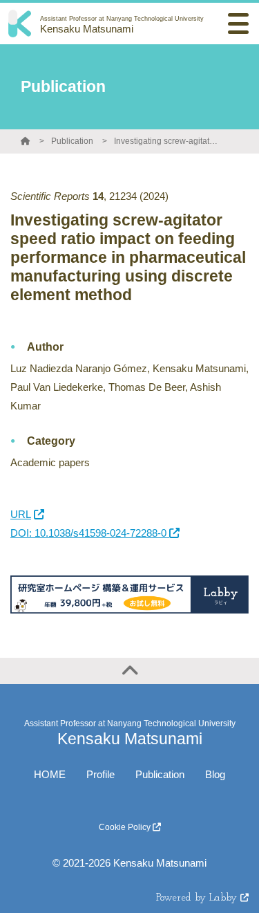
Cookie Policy (126, 827)
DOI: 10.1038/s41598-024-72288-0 (89, 533)
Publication (72, 141)
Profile (100, 774)
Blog (215, 774)
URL (20, 514)
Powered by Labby (198, 898)
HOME (50, 774)
